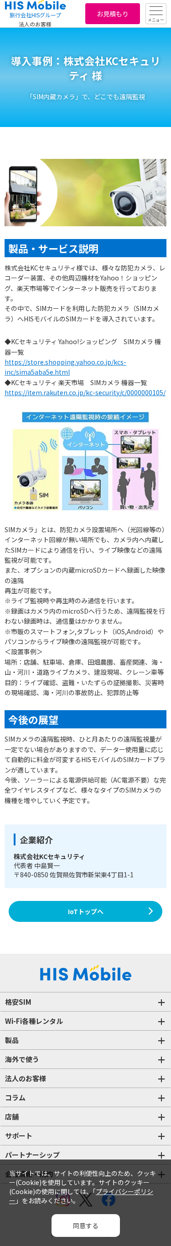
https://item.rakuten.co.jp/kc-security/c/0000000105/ (85, 392)
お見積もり (113, 13)
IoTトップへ (86, 911)
